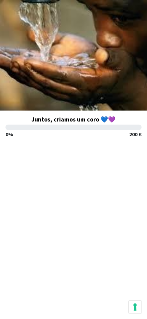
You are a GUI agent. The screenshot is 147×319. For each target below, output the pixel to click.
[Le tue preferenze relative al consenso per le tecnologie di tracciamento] (135, 307)
